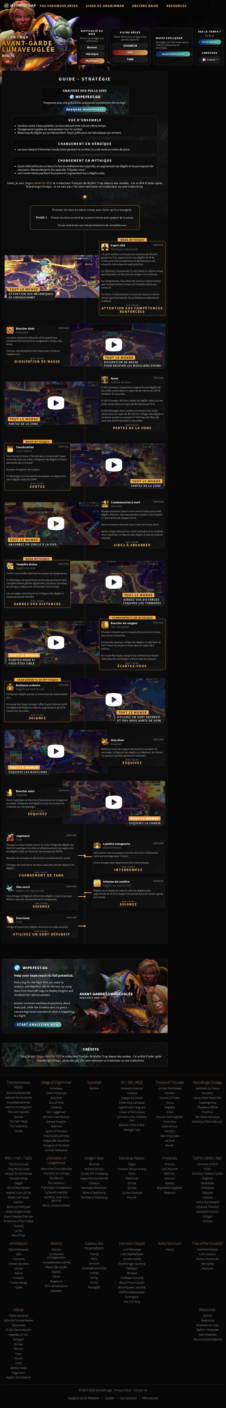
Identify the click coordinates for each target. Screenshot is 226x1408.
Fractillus (207, 1112)
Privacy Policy (122, 1390)
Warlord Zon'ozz (94, 1169)
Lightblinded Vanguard (131, 1107)
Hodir (18, 1363)
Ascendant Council (207, 1211)
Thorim (18, 1358)
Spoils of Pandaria (56, 1131)
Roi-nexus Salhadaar (207, 1117)
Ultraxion (94, 1183)
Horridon (169, 1093)
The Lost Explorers (18, 1112)
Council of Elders (170, 1098)
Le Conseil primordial (94, 1268)
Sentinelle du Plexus (207, 1088)
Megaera (170, 1107)
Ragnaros (169, 1192)
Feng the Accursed (18, 1169)
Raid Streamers (207, 1334)
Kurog (94, 1278)
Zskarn (56, 1276)
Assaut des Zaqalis (56, 1267)
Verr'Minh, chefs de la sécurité (56, 1199)
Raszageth (94, 1287)
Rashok (56, 1272)
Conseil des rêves (18, 1264)
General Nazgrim (56, 1122)
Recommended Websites (207, 1339)
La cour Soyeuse (132, 1192)
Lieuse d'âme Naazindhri (207, 1098)
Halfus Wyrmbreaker (207, 1202)
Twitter (109, 1398)
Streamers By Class (207, 1325)
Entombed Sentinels (18, 1102)
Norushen (56, 1098)
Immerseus (56, 1088)
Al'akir (207, 1169)
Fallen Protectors (56, 1093)
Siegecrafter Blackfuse (56, 1140)
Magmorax (56, 1281)
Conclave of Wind (207, 1164)
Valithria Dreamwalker (132, 1292)
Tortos (170, 1102)
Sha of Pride (56, 1102)
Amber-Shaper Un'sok (18, 1211)
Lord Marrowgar (131, 1249)
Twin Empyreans (169, 1136)
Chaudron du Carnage (56, 1173)
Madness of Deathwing (94, 1197)
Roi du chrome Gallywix (56, 1205)
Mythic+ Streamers (207, 1330)
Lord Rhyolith (170, 1169)
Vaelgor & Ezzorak (132, 1098)
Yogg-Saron (18, 1373)
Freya (18, 1353)
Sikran (132, 1173)
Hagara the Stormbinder (94, 1178)
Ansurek (131, 1197)
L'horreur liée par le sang (132, 1169)
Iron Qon (169, 1131)
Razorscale (18, 1325)
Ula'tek (18, 1131)
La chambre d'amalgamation (56, 1255)
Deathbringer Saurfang (132, 1264)
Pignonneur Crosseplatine (56, 1187)
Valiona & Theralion (207, 1207)
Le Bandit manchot (56, 1192)
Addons (207, 1315)
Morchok (94, 1164)
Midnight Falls (132, 1130)
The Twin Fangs (18, 1121)
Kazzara (56, 1249)
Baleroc (169, 1183)
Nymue (18, 1273)
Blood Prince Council (131, 1282)
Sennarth (94, 1263)
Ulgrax (132, 1164)
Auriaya (18, 1344)
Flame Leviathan (18, 1315)
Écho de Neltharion (56, 1286)
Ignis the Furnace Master (18, 1320)
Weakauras (207, 1320)
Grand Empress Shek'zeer (18, 1216)
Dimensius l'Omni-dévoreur (207, 1122)
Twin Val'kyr (207, 1264)
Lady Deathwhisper (132, 1254)
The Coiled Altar (18, 1126)
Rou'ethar (207, 1093)
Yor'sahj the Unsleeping (94, 1173)
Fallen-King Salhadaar (132, 1102)
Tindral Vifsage (18, 1282)
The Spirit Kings (18, 1178)
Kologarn (18, 1339)
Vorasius (132, 1093)
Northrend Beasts (207, 1249)
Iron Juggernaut (56, 1112)
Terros (94, 1259)
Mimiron (18, 1349)
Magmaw (207, 1178)
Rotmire (94, 1088)
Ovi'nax (132, 1183)
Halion (170, 1249)
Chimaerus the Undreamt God (132, 1118)
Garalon (18, 1202)
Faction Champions (207, 1259)
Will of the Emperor (18, 1188)
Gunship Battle (132, 1259)
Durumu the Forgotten (169, 1117)
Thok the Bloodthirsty (56, 1136)
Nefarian (208, 1197)
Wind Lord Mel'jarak (18, 1207)
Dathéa (94, 1273)
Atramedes (207, 1183)
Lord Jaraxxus (207, 1254)
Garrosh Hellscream (56, 1150)
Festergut (131, 1268)
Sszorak (18, 1117)
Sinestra (207, 1221)
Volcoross (18, 1259)
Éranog (94, 1254)
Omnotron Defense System (207, 1173)
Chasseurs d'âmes (207, 1107)
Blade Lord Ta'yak (18, 1197)
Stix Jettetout (56, 1183)
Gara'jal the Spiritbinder (18, 1173)
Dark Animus (169, 1126)
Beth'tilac (169, 1173)
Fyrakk (18, 1287)
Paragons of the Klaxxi (56, 1145)
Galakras (56, 1107)
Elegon (18, 1183)
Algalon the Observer (18, 1377)
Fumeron (18, 1278)
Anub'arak (207, 1268)
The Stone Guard (18, 1164)
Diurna (94, 1282)
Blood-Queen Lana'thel (132, 1287)
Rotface (132, 1273)
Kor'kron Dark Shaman (56, 1117)
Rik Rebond (56, 1178)
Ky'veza (132, 1188)
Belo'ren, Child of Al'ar (132, 1125)
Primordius (169, 1122)
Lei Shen (170, 1140)
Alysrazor (169, 1178)
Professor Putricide (132, 1278)
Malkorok (56, 1126)
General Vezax (18, 1368)
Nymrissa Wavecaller (18, 1093)
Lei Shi (18, 1231)
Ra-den (169, 1145)
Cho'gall (207, 1216)
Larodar (18, 1268)
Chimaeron (207, 1188)
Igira (18, 1254)
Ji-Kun (170, 1112)
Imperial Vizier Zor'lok (18, 1192)
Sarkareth (56, 1291)
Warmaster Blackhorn (94, 1188)
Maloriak (207, 1192)
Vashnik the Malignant (18, 1107)
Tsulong (18, 1226)
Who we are (150, 1398)
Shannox (170, 1164)
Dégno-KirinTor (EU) (38, 183)
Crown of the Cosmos (132, 1112)
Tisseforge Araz (207, 1102)
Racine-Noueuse (18, 1249)
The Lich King (132, 1301)
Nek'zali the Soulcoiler (18, 1097)
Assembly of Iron (18, 1334)
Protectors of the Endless (18, 1221)
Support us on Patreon (83, 1398)
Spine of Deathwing (94, 1192)
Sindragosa (131, 1297)
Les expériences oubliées (56, 1262)
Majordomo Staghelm (169, 1188)
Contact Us (140, 1390)
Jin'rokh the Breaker (169, 1088)
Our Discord (128, 1398)
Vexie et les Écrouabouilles (56, 1169)
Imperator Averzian (132, 1088)
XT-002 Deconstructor (18, 1330)
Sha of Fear (18, 1235)
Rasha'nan (132, 1178)
